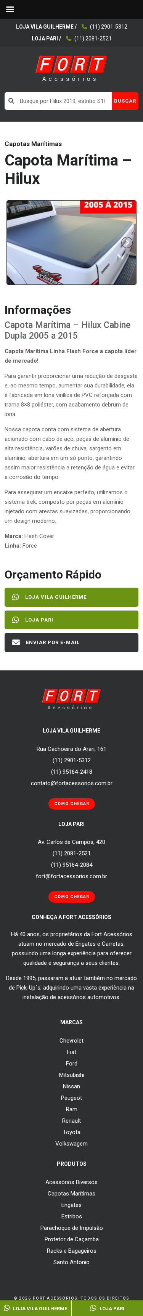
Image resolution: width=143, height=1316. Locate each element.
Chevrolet (71, 1040)
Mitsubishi (71, 1075)
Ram (71, 1109)
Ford (71, 1063)
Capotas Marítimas (71, 1193)
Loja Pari (39, 620)
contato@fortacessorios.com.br (71, 783)
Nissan (71, 1086)
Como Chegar (71, 803)
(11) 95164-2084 (71, 864)
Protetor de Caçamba (72, 1239)
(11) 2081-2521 (93, 38)
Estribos (71, 1216)
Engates (71, 1205)
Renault (71, 1120)
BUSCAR (125, 101)
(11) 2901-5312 (108, 27)
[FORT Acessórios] (71, 67)
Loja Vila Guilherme (56, 597)
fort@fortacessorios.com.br (71, 876)
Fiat (71, 1052)
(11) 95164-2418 (71, 771)
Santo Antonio (71, 1262)
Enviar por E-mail (53, 642)
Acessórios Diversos (71, 1182)
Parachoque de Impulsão (71, 1227)
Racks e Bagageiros (71, 1250)
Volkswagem (71, 1143)
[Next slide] (127, 242)
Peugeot (71, 1097)
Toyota (71, 1132)
